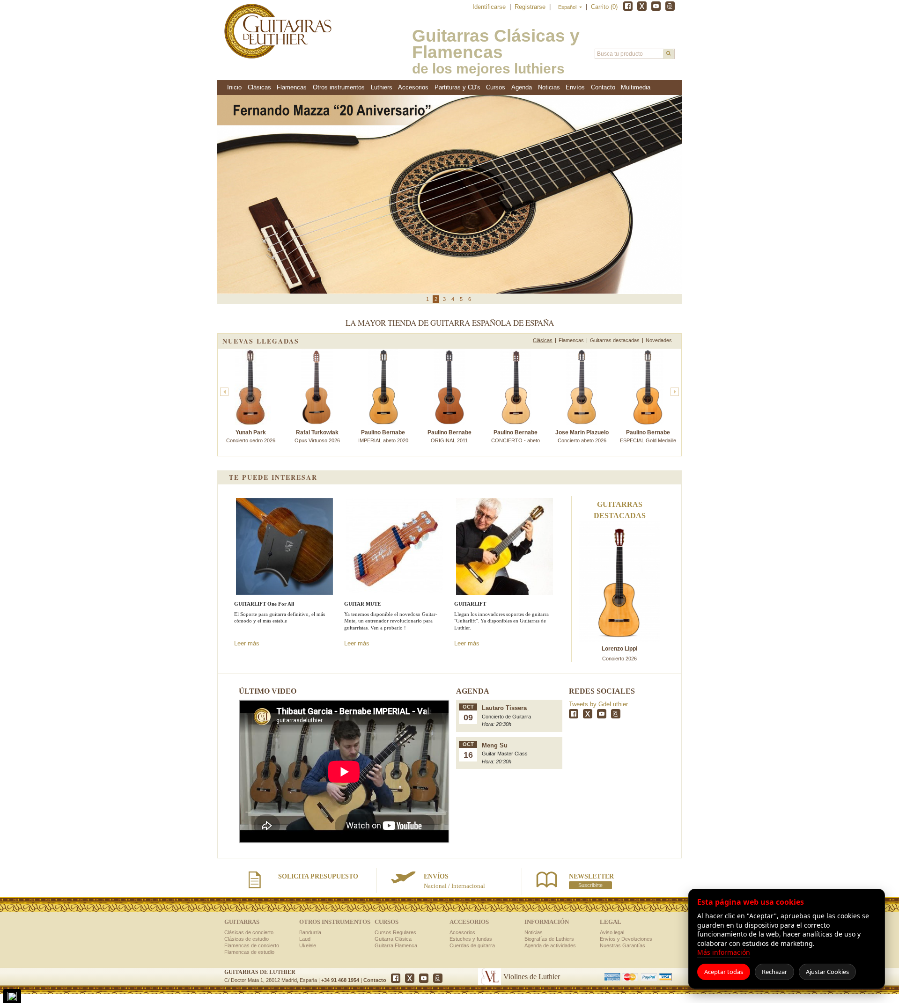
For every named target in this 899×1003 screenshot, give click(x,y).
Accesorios (462, 932)
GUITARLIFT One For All (264, 604)
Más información (723, 952)
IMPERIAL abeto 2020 (383, 436)
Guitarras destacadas (615, 340)
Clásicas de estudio (246, 939)
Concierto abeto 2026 (582, 436)
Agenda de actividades (550, 945)
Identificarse (490, 6)
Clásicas (543, 340)
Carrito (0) (604, 6)
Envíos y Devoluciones (626, 939)
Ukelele (307, 945)
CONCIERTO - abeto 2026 (515, 440)
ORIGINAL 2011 (449, 436)
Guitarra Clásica (393, 939)
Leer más (246, 643)
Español (568, 7)
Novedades (659, 340)
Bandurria (310, 932)
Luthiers (381, 87)
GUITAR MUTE (362, 604)
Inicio (234, 87)
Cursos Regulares (395, 932)
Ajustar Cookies (827, 971)
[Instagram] (670, 6)
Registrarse (531, 6)
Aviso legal (612, 932)
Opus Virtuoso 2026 (317, 436)
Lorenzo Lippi (619, 648)
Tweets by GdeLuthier (598, 704)
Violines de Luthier (531, 977)
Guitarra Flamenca (396, 945)
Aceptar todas (723, 971)
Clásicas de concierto (248, 932)
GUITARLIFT (470, 604)
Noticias (549, 87)
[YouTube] (656, 6)
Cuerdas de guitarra (472, 945)
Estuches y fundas (471, 939)
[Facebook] (628, 6)
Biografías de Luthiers (549, 939)
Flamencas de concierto (251, 945)
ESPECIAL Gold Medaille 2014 (648, 440)
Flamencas (571, 340)
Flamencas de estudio (249, 952)
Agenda (521, 87)
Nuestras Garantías (622, 945)
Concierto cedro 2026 (250, 436)
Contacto (374, 980)
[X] (642, 6)
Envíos (575, 87)
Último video (267, 691)
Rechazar (774, 971)
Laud (304, 939)
